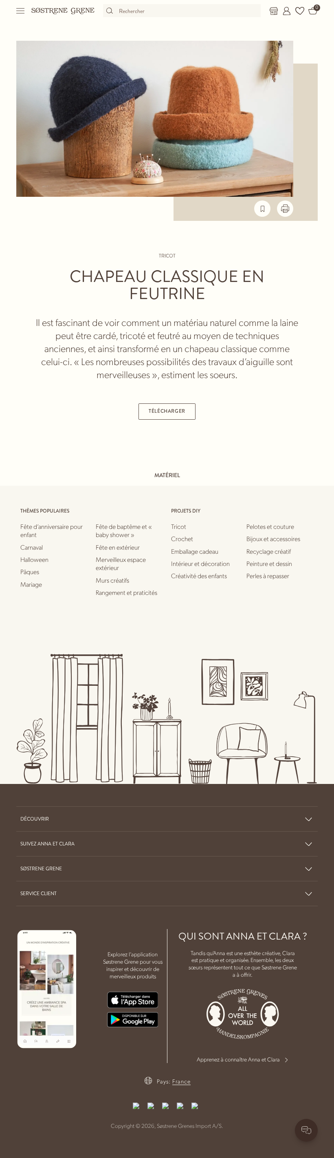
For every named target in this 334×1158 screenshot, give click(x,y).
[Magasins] (274, 11)
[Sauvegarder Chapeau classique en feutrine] (262, 208)
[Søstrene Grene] (63, 10)
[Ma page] (287, 11)
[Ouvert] (20, 10)
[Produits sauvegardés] (300, 11)
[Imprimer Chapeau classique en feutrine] (285, 208)
